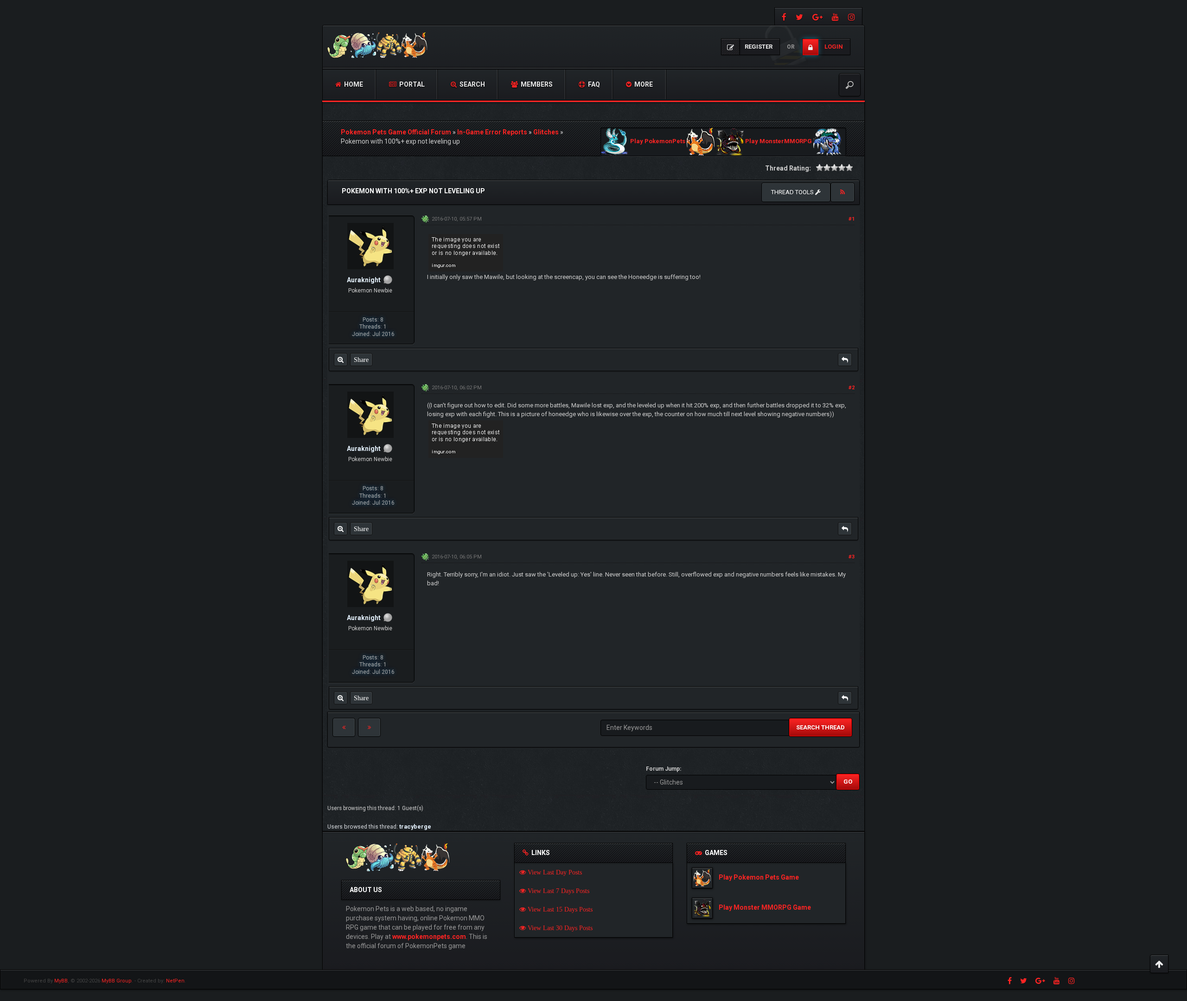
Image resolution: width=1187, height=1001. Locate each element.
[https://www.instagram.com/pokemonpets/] (852, 16)
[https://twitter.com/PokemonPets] (799, 16)
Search (471, 84)
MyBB (61, 981)
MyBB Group (117, 981)
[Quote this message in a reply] (845, 359)
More (643, 84)
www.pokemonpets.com (429, 936)
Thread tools (793, 192)
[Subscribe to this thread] (842, 192)
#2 (852, 388)
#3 (852, 557)
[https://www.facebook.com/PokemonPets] (783, 16)
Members (536, 84)
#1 (852, 219)
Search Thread (820, 727)
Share (361, 359)
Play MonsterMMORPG (778, 141)
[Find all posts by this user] (340, 359)
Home (353, 84)
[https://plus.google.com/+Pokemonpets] (817, 16)
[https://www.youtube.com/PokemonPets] (835, 16)
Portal (411, 84)
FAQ (593, 84)
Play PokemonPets (658, 141)
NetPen (175, 981)
